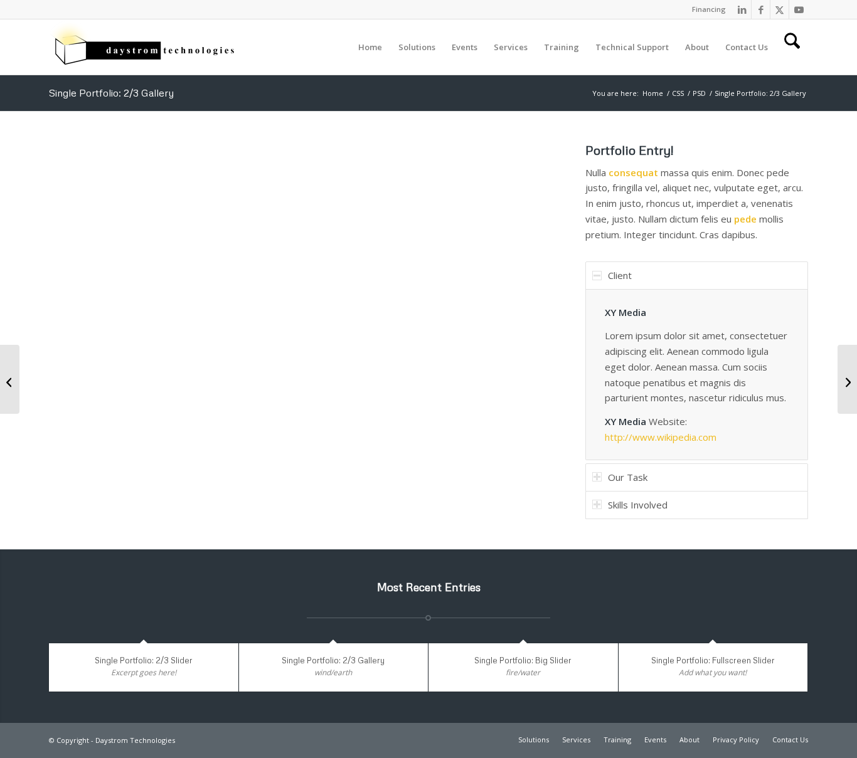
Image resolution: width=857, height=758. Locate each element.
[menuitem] (706, 9)
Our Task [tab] (627, 477)
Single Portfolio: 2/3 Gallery (111, 93)
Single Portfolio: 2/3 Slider (144, 660)
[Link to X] (779, 9)
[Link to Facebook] (761, 9)
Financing (709, 9)
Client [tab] (620, 275)
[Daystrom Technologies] (143, 47)
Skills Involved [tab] (638, 504)
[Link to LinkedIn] (742, 9)
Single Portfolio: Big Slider (523, 660)
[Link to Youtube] (798, 9)
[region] (696, 374)
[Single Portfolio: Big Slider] (9, 379)
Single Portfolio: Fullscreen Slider (713, 660)
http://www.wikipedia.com (660, 437)
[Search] (792, 47)
